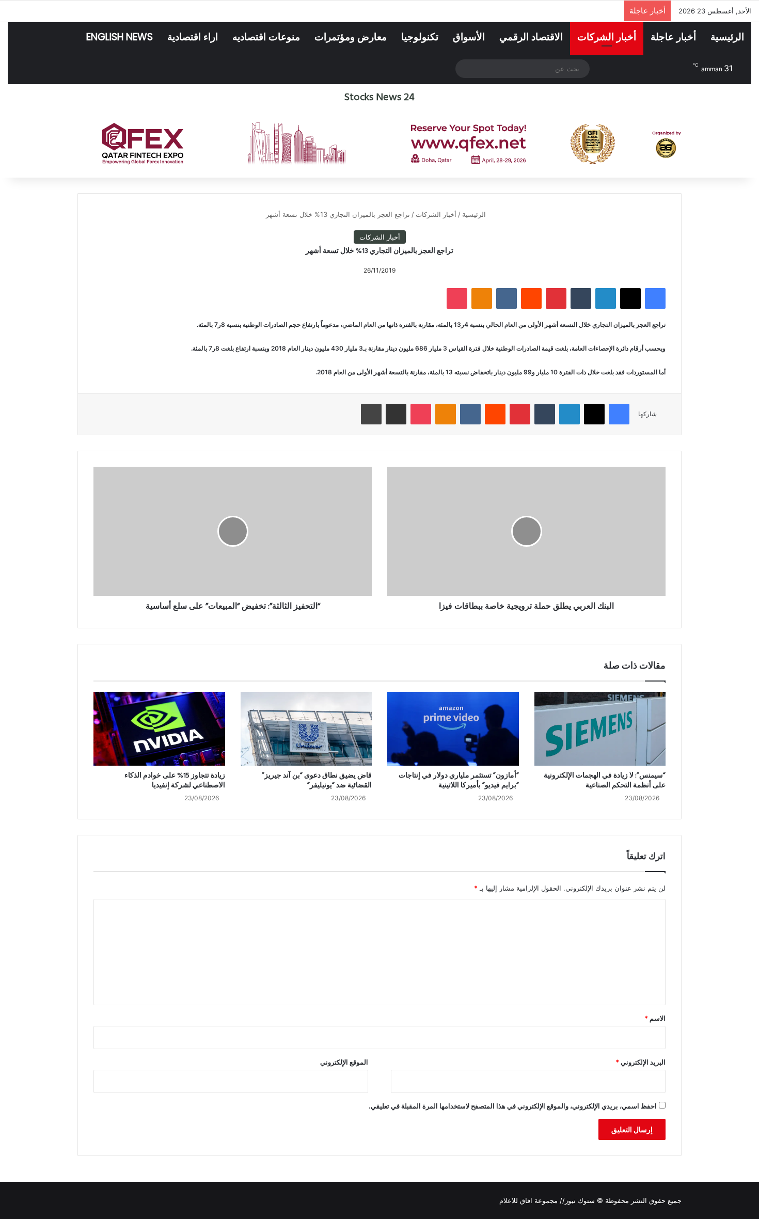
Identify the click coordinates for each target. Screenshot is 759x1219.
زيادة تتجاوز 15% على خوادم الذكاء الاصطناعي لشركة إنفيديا (174, 780)
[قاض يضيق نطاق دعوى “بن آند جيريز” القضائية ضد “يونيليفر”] (306, 729)
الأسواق (469, 37)
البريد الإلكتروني (640, 1062)
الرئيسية (727, 37)
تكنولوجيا (419, 37)
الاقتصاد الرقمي (531, 37)
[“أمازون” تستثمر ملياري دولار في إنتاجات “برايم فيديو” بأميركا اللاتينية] (453, 729)
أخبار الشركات (606, 37)
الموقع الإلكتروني (344, 1062)
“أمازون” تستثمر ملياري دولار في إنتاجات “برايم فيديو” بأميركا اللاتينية (459, 780)
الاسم (655, 1018)
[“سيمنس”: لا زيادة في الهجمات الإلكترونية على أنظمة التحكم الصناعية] (600, 729)
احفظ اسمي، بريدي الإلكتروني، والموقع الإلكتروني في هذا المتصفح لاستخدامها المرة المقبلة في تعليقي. (513, 1106)
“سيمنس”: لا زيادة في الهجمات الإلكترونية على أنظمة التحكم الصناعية (605, 780)
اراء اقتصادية (192, 37)
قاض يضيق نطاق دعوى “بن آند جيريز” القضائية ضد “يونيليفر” (317, 780)
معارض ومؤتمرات (350, 37)
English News (119, 37)
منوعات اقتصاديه (266, 37)
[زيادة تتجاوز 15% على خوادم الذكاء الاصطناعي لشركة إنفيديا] (159, 729)
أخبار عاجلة (673, 37)
